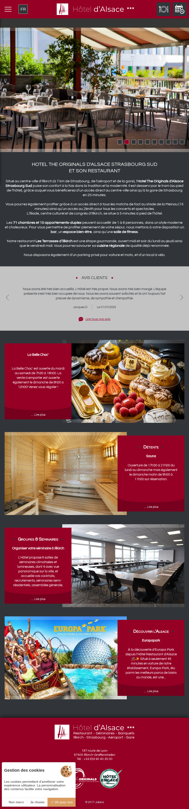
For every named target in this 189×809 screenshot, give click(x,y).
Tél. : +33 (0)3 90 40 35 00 (94, 759)
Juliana (99, 802)
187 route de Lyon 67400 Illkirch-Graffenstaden (94, 752)
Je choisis (37, 802)
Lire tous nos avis (98, 319)
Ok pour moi (63, 802)
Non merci (16, 802)
